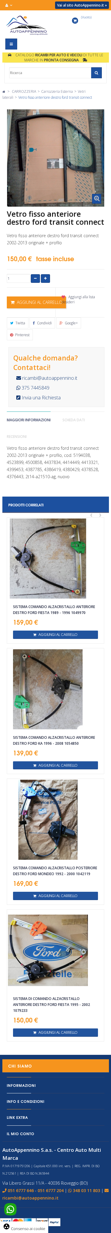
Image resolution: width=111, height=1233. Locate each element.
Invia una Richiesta (40, 397)
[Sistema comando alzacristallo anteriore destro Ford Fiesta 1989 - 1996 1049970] (55, 559)
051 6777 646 (21, 1190)
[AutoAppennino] (28, 25)
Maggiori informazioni (29, 419)
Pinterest (22, 334)
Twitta (20, 323)
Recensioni (17, 436)
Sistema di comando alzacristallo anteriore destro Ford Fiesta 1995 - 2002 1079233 (51, 1004)
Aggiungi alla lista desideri (78, 299)
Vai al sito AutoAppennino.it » (82, 5)
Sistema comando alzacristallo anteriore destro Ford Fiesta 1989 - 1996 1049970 (54, 609)
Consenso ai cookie (24, 1228)
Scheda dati (73, 419)
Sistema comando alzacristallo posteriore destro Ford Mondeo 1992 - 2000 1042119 (55, 870)
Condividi (44, 323)
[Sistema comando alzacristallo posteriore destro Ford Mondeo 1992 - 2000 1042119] (55, 820)
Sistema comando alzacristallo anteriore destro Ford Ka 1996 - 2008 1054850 (54, 740)
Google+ (71, 323)
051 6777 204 (51, 1190)
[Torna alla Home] (3, 91)
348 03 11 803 (86, 1190)
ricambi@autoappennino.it (49, 378)
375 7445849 (34, 388)
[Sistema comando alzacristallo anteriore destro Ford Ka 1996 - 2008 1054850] (55, 689)
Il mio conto (20, 1133)
